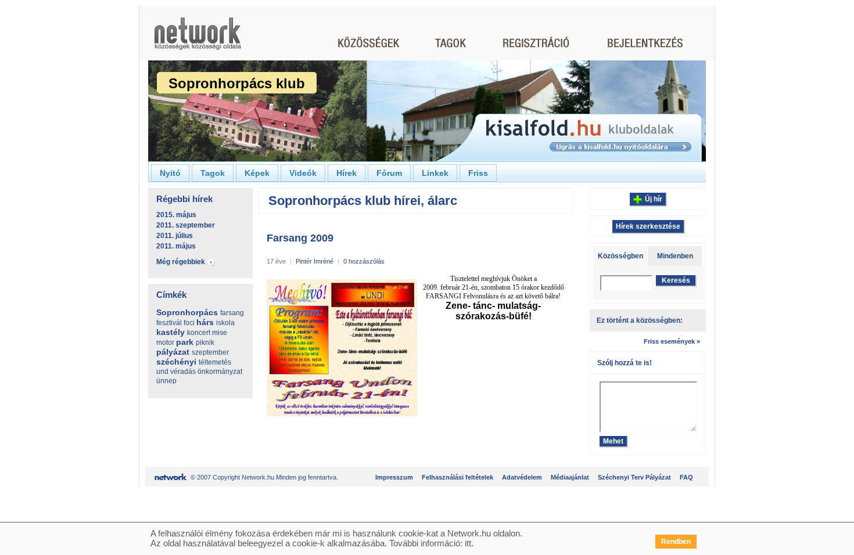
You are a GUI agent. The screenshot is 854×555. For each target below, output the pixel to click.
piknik (205, 342)
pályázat (172, 351)
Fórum (389, 173)
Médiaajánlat (570, 477)
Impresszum (394, 477)
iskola (225, 323)
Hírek (346, 173)
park (184, 342)
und (162, 371)
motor (165, 342)
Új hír (653, 199)
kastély (170, 332)
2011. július (174, 236)
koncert (198, 333)
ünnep (166, 381)
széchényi (176, 361)
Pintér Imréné (314, 261)
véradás (183, 371)
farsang (232, 313)
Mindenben (675, 256)
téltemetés (215, 362)
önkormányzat (220, 371)
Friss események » (672, 341)
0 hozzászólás (364, 261)
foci (189, 323)
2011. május (176, 246)
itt (468, 543)
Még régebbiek (180, 262)
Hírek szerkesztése (648, 226)
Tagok (212, 173)
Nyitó (170, 173)
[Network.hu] (198, 39)
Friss (478, 173)
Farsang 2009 (300, 238)
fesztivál (169, 323)
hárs (205, 322)
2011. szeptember (185, 225)
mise (219, 333)
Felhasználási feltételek (457, 477)
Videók (303, 173)
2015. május (176, 215)
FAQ (686, 477)
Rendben (676, 542)
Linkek (435, 173)
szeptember (210, 352)
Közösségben (620, 256)
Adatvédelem (522, 477)
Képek (257, 173)
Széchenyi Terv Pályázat (634, 477)
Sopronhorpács (187, 312)
